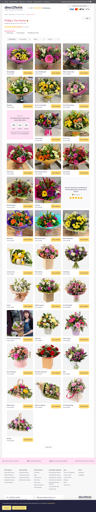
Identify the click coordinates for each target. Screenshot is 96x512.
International (52, 489)
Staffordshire (12, 14)
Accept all (6, 508)
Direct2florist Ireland (54, 472)
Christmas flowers (24, 475)
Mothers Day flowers (25, 480)
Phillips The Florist (30, 14)
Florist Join (22, 1)
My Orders (29, 1)
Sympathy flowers (9, 480)
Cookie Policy (67, 477)
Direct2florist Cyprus (55, 475)
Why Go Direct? (14, 1)
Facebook (81, 472)
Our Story (37, 472)
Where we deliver (39, 485)
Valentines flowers (24, 477)
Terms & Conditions (69, 472)
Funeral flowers (8, 482)
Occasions (46, 1)
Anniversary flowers (9, 477)
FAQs (65, 482)
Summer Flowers (23, 472)
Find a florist (37, 477)
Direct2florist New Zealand (54, 483)
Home (6, 1)
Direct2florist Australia (55, 480)
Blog (35, 475)
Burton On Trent (21, 14)
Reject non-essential (19, 508)
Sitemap (66, 480)
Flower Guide (37, 487)
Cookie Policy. (51, 503)
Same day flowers (9, 472)
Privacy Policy (67, 475)
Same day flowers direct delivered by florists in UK (75, 1)
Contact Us (67, 485)
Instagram (81, 475)
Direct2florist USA (54, 486)
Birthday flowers (9, 475)
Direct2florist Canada (55, 477)
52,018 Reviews (47, 8)
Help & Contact (38, 1)
